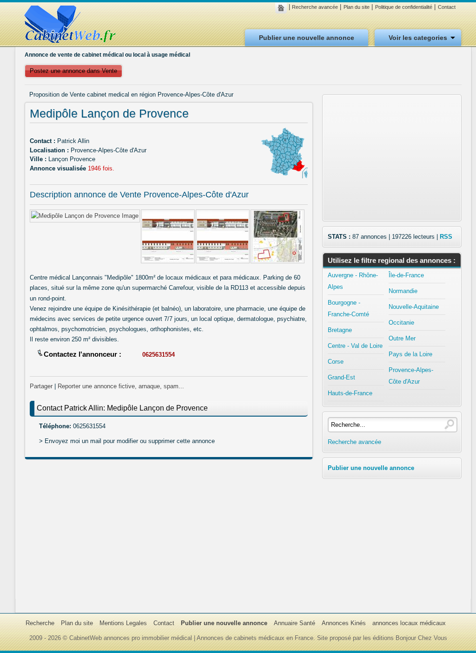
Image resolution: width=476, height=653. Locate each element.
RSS (446, 236)
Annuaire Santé (294, 623)
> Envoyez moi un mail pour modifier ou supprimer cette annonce (127, 441)
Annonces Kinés (344, 623)
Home (283, 8)
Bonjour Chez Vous (421, 637)
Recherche (40, 623)
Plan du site (357, 7)
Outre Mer (402, 338)
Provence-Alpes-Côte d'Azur (411, 375)
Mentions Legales (123, 623)
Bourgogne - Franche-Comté (348, 308)
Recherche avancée (315, 7)
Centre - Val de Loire (355, 345)
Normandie (403, 290)
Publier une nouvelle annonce (306, 37)
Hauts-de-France (350, 393)
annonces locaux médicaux (409, 623)
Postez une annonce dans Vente (73, 70)
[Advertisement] (169, 534)
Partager (41, 386)
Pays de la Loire (410, 354)
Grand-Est (341, 377)
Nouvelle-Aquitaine (414, 306)
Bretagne (340, 329)
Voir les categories (418, 37)
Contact (447, 7)
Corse (336, 361)
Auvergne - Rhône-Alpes (353, 281)
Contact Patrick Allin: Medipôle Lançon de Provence (122, 408)
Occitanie (401, 322)
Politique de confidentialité (403, 7)
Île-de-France (406, 275)
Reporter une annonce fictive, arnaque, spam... (121, 386)
